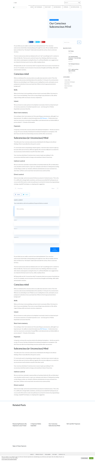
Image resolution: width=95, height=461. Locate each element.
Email (16, 228)
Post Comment (54, 249)
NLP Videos (71, 51)
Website (16, 237)
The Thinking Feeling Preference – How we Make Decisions (74, 58)
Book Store (67, 84)
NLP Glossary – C (44, 118)
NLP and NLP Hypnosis (73, 424)
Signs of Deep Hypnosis (19, 446)
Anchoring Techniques (70, 82)
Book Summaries (68, 86)
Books (66, 87)
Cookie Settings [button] (84, 458)
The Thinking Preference (73, 63)
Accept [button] (91, 458)
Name (16, 220)
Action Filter (67, 80)
